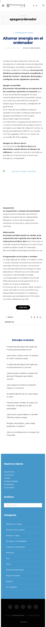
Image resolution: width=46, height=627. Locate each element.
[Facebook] (10, 607)
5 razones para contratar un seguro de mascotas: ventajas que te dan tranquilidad (22, 406)
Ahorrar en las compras (15, 530)
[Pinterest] (37, 317)
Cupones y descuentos (15, 547)
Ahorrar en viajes (12, 536)
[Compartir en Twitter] (34, 317)
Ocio (8, 558)
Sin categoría (11, 587)
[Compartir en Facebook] (31, 317)
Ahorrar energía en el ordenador (23, 40)
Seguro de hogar (13, 575)
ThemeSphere (18, 615)
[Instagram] (23, 607)
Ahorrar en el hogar (24, 33)
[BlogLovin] (36, 607)
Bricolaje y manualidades (16, 541)
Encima (23, 622)
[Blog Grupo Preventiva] (15, 5)
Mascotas (10, 553)
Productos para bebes (15, 570)
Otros (8, 564)
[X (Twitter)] (17, 607)
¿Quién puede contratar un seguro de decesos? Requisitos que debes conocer (22, 376)
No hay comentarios (31, 48)
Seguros (9, 581)
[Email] (40, 317)
